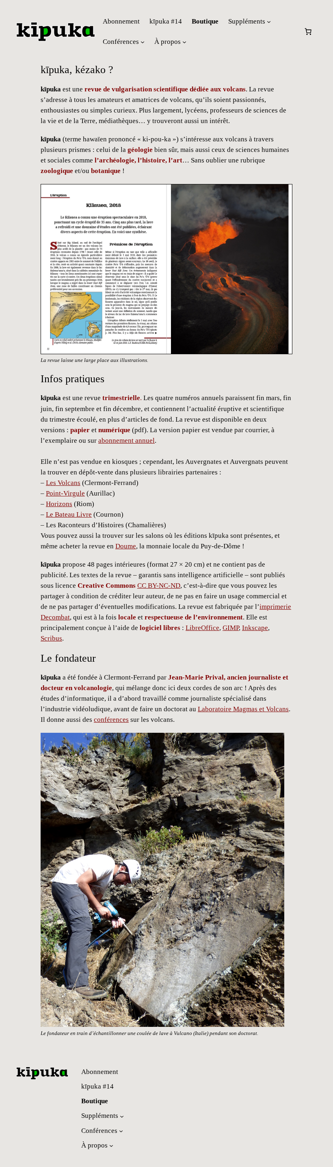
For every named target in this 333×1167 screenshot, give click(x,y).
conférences (111, 719)
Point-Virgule (65, 493)
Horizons (59, 504)
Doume (125, 546)
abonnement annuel (126, 440)
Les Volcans (63, 483)
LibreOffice (202, 628)
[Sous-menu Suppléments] (269, 21)
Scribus (51, 638)
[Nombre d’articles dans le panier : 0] (308, 31)
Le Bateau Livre (69, 514)
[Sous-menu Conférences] (143, 42)
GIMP (231, 628)
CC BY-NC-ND (158, 585)
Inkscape (255, 628)
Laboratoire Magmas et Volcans (243, 709)
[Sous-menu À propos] (184, 42)
